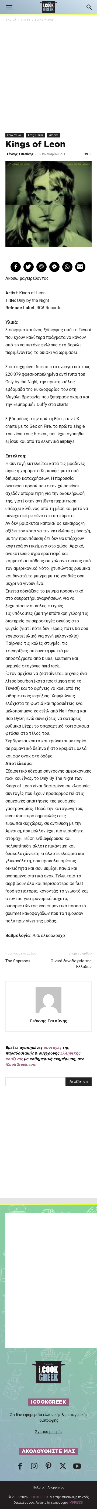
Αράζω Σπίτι (35, 135)
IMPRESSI (76, 1502)
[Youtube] (77, 1467)
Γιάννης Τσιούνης (19, 154)
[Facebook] (20, 1467)
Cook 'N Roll (44, 20)
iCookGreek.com (20, 1064)
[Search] (89, 7)
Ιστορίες (53, 135)
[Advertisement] (48, 1153)
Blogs (25, 20)
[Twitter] (62, 1467)
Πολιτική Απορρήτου (48, 1487)
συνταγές (52, 1047)
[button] (9, 7)
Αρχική (10, 20)
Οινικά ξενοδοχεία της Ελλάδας (71, 964)
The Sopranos (17, 961)
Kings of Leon (35, 144)
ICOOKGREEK (38, 1497)
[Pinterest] (48, 1467)
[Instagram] (34, 1467)
